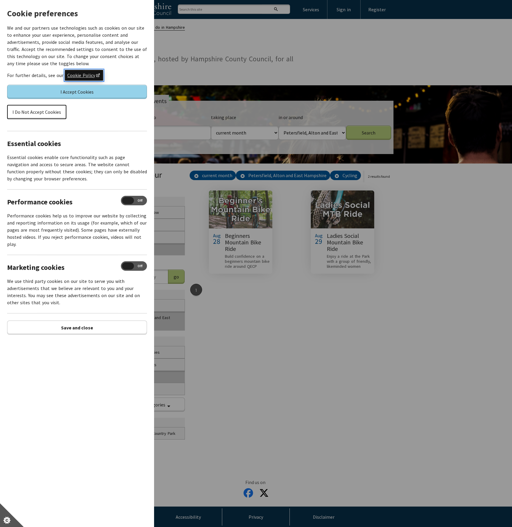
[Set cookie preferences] (12, 515)
